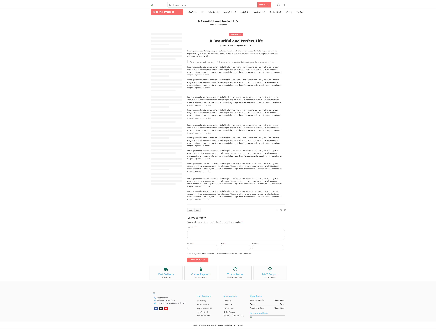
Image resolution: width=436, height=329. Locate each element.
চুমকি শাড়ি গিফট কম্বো (203, 316)
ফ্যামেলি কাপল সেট (259, 12)
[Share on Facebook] (277, 210)
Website (255, 244)
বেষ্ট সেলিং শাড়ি (192, 12)
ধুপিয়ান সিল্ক (299, 12)
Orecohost (239, 325)
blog (190, 210)
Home (211, 25)
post (197, 210)
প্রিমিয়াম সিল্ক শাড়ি (213, 12)
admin (224, 45)
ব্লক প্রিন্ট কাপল (244, 12)
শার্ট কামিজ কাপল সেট (275, 12)
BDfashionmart (198, 325)
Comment (191, 227)
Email (222, 244)
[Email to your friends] (285, 210)
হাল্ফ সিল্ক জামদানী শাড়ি (204, 308)
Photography (222, 25)
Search (262, 5)
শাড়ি (202, 12)
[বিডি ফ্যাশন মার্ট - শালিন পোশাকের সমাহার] (156, 5)
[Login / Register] (278, 4)
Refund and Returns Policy (234, 316)
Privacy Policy (229, 308)
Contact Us (228, 304)
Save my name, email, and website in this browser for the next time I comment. (220, 254)
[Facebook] (156, 308)
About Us (227, 301)
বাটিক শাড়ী (289, 12)
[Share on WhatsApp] (281, 210)
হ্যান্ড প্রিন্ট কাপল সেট (230, 12)
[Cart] (283, 4)
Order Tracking (229, 312)
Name (190, 244)
